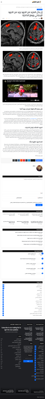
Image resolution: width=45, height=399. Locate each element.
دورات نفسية (40, 306)
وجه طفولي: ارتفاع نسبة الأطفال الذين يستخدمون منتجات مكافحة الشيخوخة (36, 222)
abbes (39, 18)
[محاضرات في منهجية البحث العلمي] (39, 275)
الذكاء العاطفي (39, 293)
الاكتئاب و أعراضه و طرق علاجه (31, 268)
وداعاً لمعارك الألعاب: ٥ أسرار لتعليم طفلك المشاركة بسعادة (34, 391)
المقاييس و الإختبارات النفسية (37, 315)
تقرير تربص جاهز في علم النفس (31, 263)
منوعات (40, 299)
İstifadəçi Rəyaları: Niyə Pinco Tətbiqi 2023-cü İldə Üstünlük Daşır (32, 241)
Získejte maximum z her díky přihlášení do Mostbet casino (33, 244)
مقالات (41, 288)
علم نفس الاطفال (39, 286)
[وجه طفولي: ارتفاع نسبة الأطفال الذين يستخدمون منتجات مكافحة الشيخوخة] (36, 216)
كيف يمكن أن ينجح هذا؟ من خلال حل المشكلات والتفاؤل (9, 222)
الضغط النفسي (39, 290)
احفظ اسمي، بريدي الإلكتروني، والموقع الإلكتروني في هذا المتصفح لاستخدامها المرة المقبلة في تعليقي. (26, 202)
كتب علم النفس (39, 295)
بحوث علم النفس (39, 304)
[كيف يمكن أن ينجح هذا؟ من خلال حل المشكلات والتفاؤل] (9, 216)
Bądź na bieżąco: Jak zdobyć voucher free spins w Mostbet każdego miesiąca (29, 235)
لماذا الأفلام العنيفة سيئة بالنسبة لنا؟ (18, 392)
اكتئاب (41, 292)
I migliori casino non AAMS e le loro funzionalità (34, 238)
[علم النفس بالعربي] (36, 2)
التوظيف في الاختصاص (38, 308)
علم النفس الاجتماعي (38, 297)
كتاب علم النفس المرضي (32, 253)
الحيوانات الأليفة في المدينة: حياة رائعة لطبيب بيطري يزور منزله (23, 222)
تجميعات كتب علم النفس (38, 311)
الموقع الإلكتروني (19, 197)
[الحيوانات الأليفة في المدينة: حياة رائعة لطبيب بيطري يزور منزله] (22, 216)
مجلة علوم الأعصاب (33, 118)
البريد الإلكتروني (39, 197)
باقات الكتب (40, 309)
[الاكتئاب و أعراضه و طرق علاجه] (39, 270)
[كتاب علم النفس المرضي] (39, 255)
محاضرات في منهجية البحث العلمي (30, 273)
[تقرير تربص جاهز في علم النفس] (39, 265)
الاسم (41, 193)
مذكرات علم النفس (39, 302)
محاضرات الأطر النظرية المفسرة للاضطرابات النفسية (28, 258)
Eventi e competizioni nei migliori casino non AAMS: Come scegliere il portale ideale (28, 232)
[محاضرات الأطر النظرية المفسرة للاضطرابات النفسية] (39, 260)
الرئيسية (40, 7)
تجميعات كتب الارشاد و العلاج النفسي (36, 313)
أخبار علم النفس (36, 7)
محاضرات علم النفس (39, 301)
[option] (33, 389)
